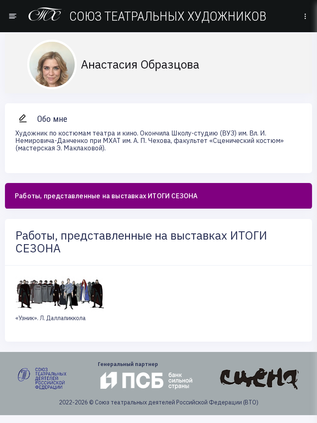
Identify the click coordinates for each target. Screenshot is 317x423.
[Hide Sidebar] (11, 16)
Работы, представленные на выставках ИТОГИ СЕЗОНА (106, 196)
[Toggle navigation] (305, 16)
